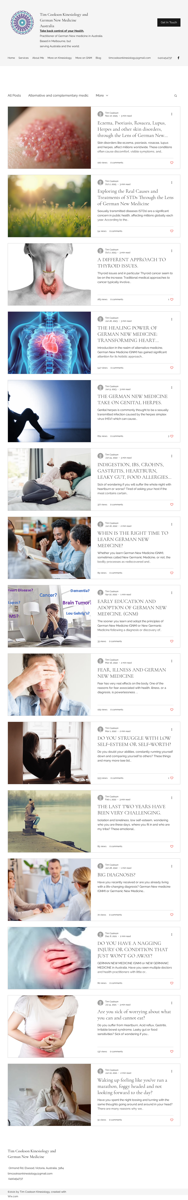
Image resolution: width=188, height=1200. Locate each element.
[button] (175, 96)
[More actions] (173, 114)
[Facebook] (178, 58)
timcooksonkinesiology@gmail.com (130, 57)
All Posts (14, 95)
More (100, 95)
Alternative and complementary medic (58, 95)
